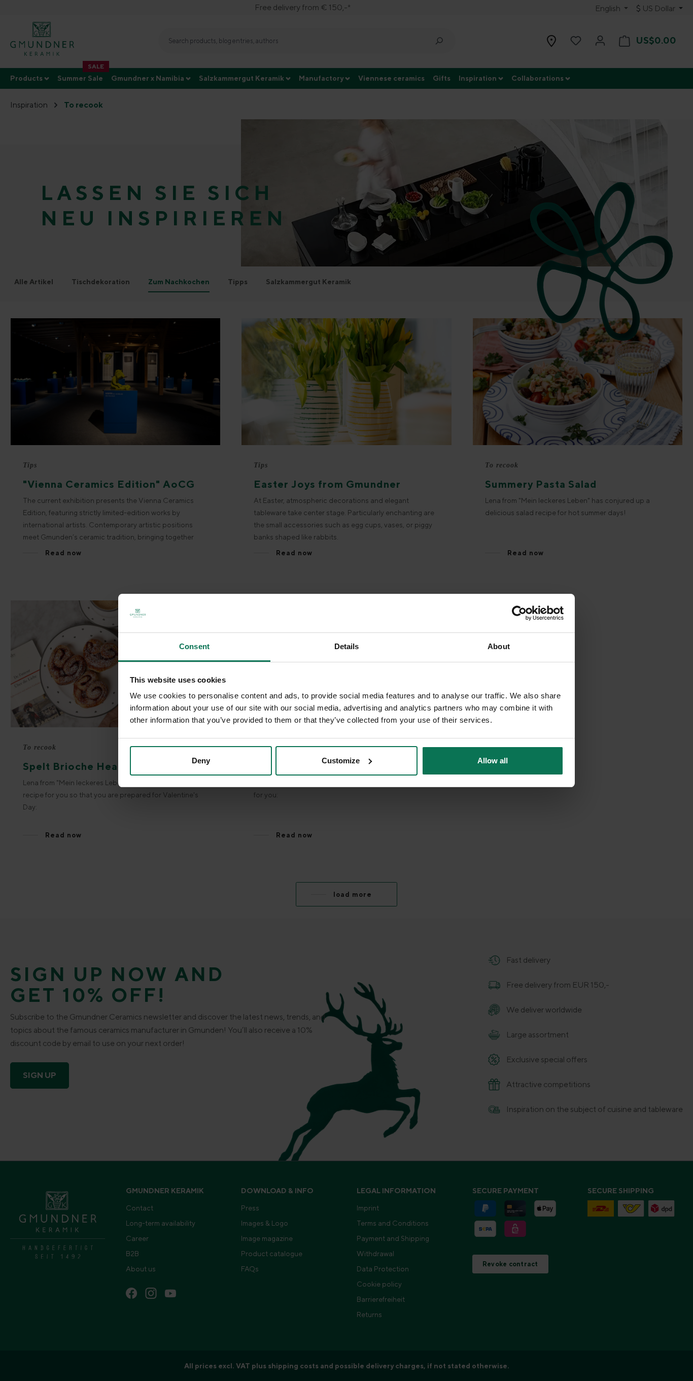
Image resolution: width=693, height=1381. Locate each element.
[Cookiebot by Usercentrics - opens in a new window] (519, 613)
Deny (201, 760)
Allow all (492, 760)
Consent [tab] (194, 646)
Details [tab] (346, 646)
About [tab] (499, 646)
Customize (341, 760)
